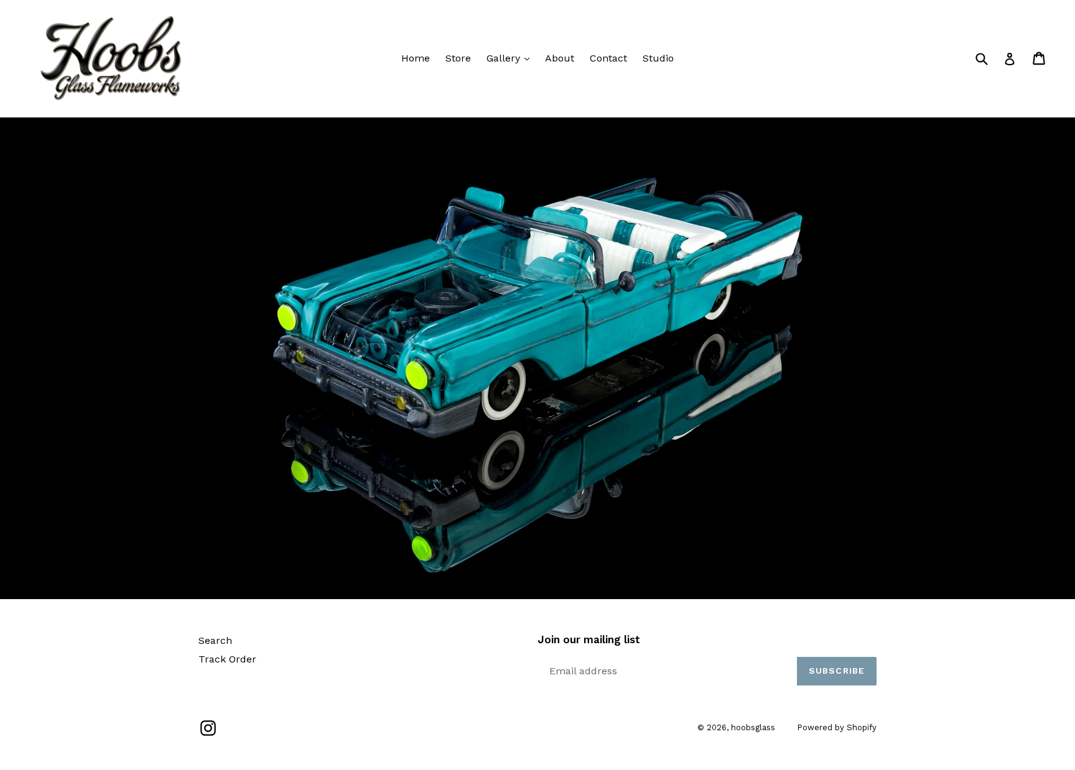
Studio (658, 58)
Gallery (504, 58)
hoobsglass (753, 727)
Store (458, 58)
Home (415, 58)
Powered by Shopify (837, 727)
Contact (608, 58)
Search (215, 640)
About (559, 58)
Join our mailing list (589, 639)
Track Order (227, 659)
